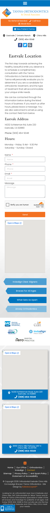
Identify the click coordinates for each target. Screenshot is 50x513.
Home (10, 467)
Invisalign (19, 470)
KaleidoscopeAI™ (29, 487)
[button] (25, 3)
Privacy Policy (21, 473)
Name (8, 155)
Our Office (21, 467)
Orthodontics (35, 467)
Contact (31, 470)
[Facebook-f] (20, 45)
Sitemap (7, 473)
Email (8, 174)
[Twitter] (25, 45)
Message (9, 183)
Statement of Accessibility (25, 476)
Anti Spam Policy (39, 473)
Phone (8, 164)
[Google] (30, 45)
